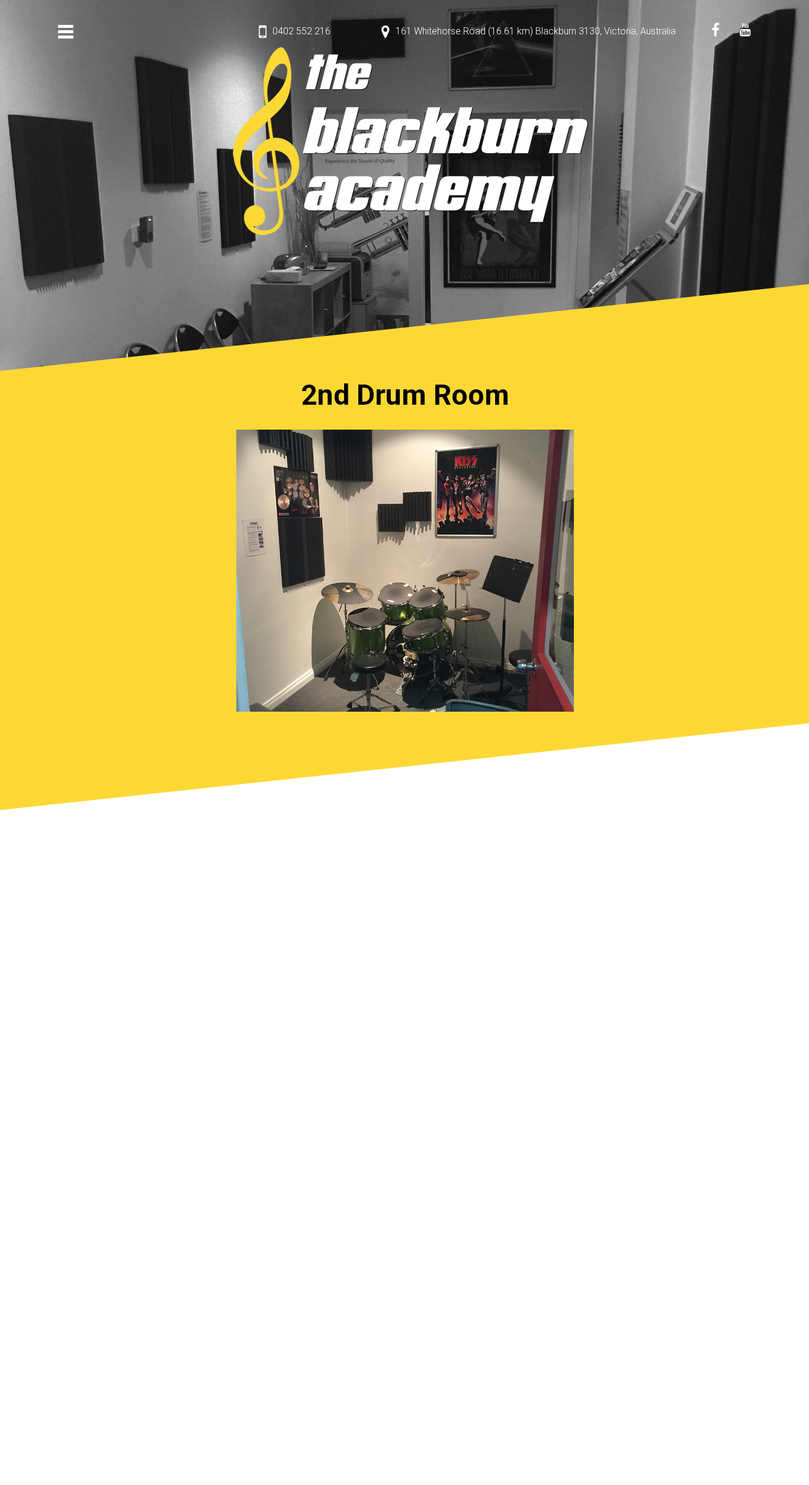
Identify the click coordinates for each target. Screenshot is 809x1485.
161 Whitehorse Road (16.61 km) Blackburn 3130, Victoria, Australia (536, 31)
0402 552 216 (301, 31)
